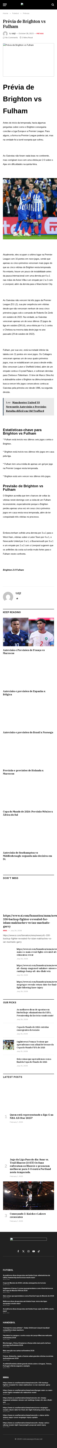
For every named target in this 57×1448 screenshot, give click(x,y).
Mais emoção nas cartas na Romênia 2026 (18, 1350)
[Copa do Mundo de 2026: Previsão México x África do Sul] (28, 793)
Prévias (40, 34)
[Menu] (5, 4)
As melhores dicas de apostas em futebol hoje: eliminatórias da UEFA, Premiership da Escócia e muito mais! (35, 1012)
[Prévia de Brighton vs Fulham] (28, 60)
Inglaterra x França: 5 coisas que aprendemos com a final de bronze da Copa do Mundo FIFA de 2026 (35, 1044)
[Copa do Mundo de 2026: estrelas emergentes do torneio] (8, 1030)
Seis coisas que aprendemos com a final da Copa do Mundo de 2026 (28, 1296)
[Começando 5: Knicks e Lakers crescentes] (28, 1195)
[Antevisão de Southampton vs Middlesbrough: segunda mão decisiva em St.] (28, 834)
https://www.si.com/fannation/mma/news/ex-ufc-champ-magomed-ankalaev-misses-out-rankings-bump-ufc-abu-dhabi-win (27, 1400)
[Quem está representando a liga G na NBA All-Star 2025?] (28, 1096)
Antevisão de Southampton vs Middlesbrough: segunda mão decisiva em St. (27, 856)
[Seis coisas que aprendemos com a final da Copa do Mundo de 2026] (8, 1062)
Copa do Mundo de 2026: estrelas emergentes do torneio (24, 1283)
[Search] (52, 4)
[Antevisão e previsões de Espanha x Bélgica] (28, 673)
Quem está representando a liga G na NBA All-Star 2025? (31, 1116)
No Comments (11, 37)
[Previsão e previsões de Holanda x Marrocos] (28, 752)
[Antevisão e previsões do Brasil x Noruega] (28, 714)
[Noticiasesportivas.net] (28, 4)
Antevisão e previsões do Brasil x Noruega (28, 732)
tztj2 (14, 33)
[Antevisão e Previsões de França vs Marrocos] (28, 632)
